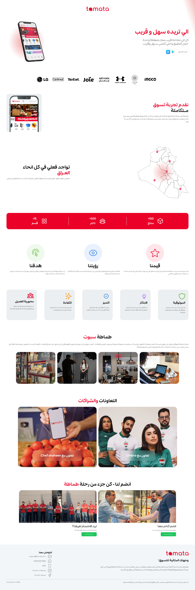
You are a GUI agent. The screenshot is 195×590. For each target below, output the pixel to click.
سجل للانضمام (168, 534)
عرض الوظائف (89, 534)
